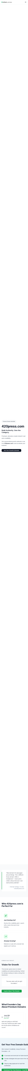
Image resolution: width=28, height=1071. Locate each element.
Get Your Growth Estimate (11, 450)
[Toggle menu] (25, 2)
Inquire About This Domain (12, 991)
